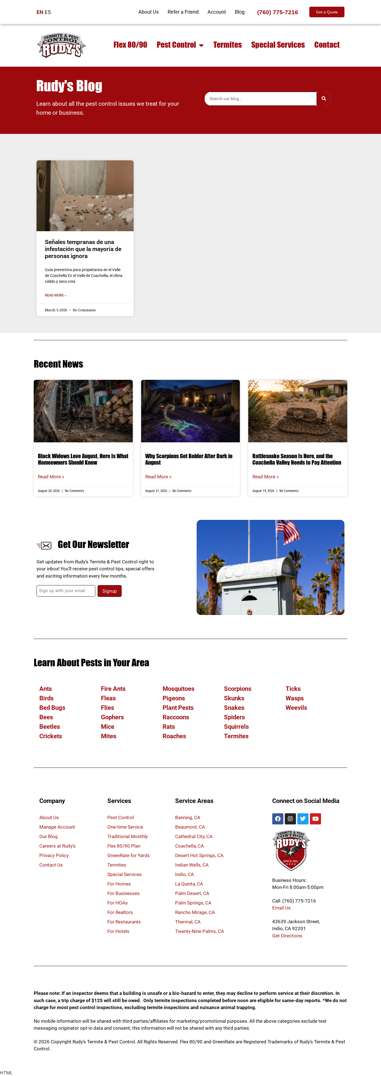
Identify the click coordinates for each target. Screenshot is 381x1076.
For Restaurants (124, 922)
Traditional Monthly (127, 836)
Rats (169, 726)
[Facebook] (277, 818)
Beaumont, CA (190, 827)
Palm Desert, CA (192, 893)
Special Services (278, 45)
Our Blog (48, 836)
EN (40, 12)
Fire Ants (113, 688)
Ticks (293, 688)
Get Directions (287, 936)
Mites (108, 736)
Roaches (174, 736)
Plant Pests (178, 707)
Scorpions (237, 688)
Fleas (108, 698)
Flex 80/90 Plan (123, 846)
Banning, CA (187, 817)
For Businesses (123, 893)
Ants (45, 688)
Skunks (234, 698)
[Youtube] (315, 818)
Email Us (281, 908)
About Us (148, 12)
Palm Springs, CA (193, 903)
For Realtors (120, 912)
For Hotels (118, 931)
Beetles (49, 726)
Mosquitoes (178, 688)
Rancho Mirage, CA (195, 912)
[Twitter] (302, 818)
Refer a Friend (183, 12)
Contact (327, 45)
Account (217, 12)
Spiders (234, 717)
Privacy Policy (54, 855)
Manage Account (57, 827)
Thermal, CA (188, 922)
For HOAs (117, 903)
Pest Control (176, 45)
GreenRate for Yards (128, 855)
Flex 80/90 (130, 45)
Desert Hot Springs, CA (199, 855)
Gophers (112, 717)
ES (48, 12)
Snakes (234, 707)
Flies (107, 707)
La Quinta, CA (189, 884)
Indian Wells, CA (192, 865)
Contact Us (51, 865)
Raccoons (176, 717)
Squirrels (236, 726)
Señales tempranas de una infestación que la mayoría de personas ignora (83, 249)
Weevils (296, 707)
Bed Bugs (52, 707)
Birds (46, 698)
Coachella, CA (189, 846)
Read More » (55, 295)
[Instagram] (290, 818)
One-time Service (125, 827)
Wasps (295, 698)
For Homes (119, 884)
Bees (46, 717)
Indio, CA (184, 874)
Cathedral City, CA (194, 836)
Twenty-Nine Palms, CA (199, 931)
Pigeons (174, 698)
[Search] (324, 99)
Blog (240, 12)
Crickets (50, 736)
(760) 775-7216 (277, 12)
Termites (227, 45)
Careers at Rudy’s (57, 846)
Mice (107, 726)
